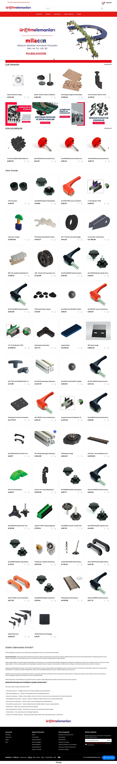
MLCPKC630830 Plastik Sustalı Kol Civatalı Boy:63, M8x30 (71, 273)
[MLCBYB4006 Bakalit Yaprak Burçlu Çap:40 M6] (45, 583)
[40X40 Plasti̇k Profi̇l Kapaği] (45, 619)
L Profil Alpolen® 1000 (94, 201)
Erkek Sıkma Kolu (13, 634)
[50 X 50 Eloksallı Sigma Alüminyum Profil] (45, 367)
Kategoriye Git (108, 64)
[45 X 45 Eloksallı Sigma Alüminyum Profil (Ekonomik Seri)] (45, 439)
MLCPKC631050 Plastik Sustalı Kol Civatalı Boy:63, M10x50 (18, 309)
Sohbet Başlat (110, 757)
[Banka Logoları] (33, 757)
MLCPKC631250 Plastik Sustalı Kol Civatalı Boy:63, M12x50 (98, 381)
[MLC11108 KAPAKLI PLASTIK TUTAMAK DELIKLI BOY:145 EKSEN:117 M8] (18, 439)
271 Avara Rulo (12, 201)
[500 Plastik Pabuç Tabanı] (45, 294)
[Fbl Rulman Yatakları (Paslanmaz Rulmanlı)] (45, 547)
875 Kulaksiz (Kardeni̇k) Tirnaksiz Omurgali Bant (45, 237)
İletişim (7, 739)
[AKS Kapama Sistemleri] (45, 330)
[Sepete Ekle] (27, 97)
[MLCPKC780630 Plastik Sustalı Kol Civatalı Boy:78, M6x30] (98, 475)
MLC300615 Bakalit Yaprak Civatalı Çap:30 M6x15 (98, 273)
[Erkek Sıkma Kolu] (18, 619)
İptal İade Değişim (36, 742)
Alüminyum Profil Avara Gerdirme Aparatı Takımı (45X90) (18, 417)
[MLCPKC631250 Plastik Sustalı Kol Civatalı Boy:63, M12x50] (98, 367)
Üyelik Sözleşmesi (36, 747)
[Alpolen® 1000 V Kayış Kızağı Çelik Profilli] (45, 511)
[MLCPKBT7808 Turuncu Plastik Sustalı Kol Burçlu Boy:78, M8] (71, 186)
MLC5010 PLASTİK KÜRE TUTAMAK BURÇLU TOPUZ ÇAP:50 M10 (71, 381)
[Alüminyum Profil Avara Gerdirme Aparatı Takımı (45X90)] (18, 403)
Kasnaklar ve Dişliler (63, 749)
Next (109, 40)
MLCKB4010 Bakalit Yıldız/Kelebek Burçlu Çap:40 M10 (45, 201)
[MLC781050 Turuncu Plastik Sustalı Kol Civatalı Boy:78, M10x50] (45, 403)
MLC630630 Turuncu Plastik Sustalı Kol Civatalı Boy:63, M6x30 (98, 309)
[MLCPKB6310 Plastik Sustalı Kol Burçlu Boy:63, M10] (98, 403)
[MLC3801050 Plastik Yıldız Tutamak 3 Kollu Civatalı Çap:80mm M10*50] (18, 511)
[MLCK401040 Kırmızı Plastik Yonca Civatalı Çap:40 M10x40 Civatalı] (45, 143)
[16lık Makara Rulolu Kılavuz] (71, 583)
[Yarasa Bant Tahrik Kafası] (98, 222)
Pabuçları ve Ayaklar (63, 742)
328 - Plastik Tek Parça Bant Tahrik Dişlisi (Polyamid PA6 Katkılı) (45, 273)
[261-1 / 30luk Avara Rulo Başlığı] (71, 222)
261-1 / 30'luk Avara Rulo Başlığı (71, 237)
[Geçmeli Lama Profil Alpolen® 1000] (71, 403)
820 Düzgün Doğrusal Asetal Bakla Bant (72, 95)
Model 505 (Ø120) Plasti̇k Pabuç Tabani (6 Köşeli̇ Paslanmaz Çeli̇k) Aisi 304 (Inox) (71, 562)
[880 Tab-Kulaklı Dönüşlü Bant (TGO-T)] (18, 258)
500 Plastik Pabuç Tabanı (43, 309)
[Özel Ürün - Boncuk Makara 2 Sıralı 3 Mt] (98, 439)
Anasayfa (8, 734)
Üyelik (33, 734)
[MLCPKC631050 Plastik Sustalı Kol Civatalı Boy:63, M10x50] (18, 294)
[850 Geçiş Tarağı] (98, 330)
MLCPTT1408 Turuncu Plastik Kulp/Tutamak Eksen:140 (18, 598)
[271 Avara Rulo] (18, 186)
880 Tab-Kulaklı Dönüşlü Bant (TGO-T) (18, 273)
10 (64, 59)
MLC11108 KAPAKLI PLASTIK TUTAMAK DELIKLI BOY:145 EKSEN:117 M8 (18, 453)
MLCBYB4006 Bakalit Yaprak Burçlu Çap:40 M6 (45, 598)
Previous (8, 40)
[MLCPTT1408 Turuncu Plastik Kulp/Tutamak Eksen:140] (18, 583)
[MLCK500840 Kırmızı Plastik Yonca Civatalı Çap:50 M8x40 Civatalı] (72, 143)
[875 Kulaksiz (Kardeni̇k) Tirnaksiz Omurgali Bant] (45, 222)
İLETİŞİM (79, 14)
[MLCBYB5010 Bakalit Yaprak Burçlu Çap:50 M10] (71, 475)
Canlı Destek (35, 737)
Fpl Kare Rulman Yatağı (14, 95)
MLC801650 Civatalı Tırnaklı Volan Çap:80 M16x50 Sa (71, 526)
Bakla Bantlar (62, 739)
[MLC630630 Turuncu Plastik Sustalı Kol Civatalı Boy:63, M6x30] (98, 294)
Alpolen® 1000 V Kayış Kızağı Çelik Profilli (45, 526)
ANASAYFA (39, 14)
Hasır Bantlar (61, 737)
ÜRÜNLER (47, 14)
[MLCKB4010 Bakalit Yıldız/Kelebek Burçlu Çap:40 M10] (45, 186)
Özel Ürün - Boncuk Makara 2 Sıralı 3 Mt (98, 453)
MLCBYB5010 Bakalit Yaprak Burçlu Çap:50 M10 (71, 489)
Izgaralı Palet (65, 345)
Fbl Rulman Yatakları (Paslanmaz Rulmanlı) (45, 562)
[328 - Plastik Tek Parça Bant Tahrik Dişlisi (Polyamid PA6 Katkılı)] (45, 258)
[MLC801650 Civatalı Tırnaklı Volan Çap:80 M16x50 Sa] (71, 511)
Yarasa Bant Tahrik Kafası (96, 237)
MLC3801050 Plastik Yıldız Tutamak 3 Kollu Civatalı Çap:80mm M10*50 (18, 526)
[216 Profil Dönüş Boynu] (18, 475)
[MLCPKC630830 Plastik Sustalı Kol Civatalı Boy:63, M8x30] (71, 258)
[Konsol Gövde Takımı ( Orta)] (99, 80)
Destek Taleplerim (36, 739)
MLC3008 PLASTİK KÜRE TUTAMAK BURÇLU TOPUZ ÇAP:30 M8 (71, 309)
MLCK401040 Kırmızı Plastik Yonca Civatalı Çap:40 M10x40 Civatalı (45, 158)
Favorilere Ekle (25, 97)
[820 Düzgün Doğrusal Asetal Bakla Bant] (72, 80)
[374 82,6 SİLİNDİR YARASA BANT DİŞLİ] (18, 143)
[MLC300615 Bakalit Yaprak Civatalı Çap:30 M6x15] (98, 258)
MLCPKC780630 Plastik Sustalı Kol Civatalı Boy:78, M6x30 (98, 489)
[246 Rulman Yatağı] (71, 439)
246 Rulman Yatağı (67, 453)
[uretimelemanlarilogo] (58, 721)
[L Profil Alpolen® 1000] (98, 186)
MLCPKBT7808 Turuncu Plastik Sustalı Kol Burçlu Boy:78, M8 (71, 201)
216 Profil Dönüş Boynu (15, 489)
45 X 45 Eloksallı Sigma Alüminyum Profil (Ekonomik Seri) (45, 453)
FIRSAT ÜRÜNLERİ (68, 14)
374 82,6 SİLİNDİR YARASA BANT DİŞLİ (18, 158)
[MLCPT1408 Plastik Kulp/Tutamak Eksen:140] (98, 547)
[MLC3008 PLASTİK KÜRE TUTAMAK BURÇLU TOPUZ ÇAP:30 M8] (71, 294)
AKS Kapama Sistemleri (42, 345)
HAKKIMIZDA (57, 14)
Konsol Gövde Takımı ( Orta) (97, 95)
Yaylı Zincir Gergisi (14, 237)
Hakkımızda (8, 737)
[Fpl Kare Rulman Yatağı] (18, 80)
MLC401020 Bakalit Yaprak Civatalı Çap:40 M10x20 (98, 526)
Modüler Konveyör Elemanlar (65, 734)
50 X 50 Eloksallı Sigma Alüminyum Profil (45, 381)
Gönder (109, 740)
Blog (6, 742)
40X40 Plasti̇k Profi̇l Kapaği (43, 634)
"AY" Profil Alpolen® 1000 (15, 345)
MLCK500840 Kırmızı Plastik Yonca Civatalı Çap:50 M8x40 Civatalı (72, 158)
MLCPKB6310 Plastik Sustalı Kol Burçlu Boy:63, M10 (98, 417)
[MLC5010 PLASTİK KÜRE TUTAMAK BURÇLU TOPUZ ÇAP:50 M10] (71, 367)
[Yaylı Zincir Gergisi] (18, 222)
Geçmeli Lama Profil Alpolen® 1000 (71, 417)
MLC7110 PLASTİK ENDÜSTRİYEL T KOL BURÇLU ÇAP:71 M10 (18, 381)
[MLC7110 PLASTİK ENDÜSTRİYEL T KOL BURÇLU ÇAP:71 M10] (18, 367)
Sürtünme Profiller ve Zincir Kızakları (67, 744)
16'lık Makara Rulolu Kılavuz (69, 598)
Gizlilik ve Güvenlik (36, 749)
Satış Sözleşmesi (36, 744)
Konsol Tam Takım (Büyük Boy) (44, 489)
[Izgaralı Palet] (71, 330)
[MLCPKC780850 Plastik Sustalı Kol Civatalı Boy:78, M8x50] (98, 583)
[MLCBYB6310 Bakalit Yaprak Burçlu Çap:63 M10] (18, 547)
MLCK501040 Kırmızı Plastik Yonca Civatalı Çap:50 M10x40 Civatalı (99, 158)
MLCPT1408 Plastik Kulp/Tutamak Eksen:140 (98, 562)
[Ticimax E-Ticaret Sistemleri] (59, 763)
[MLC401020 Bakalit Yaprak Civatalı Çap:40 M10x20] (98, 511)
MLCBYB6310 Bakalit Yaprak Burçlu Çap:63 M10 (18, 562)
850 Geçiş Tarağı (93, 345)
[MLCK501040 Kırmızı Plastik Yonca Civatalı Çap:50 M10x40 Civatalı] (99, 143)
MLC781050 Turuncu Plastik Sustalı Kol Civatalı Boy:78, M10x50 (45, 417)
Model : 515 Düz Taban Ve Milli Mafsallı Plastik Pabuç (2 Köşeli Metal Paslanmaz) (45, 95)
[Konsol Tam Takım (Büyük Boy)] (45, 475)
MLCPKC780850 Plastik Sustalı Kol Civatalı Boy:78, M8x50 (98, 598)
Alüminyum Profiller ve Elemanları (67, 747)
